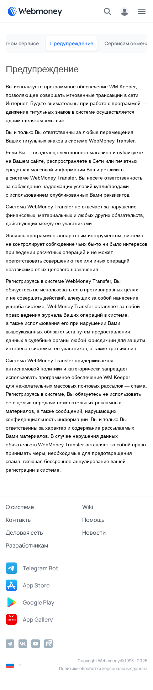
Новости (94, 532)
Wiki (87, 507)
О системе (20, 507)
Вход (124, 11)
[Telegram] (10, 643)
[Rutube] (48, 643)
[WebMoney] (34, 11)
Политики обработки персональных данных (103, 668)
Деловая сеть (24, 532)
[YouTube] (35, 643)
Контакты (19, 520)
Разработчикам (27, 545)
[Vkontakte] (23, 643)
